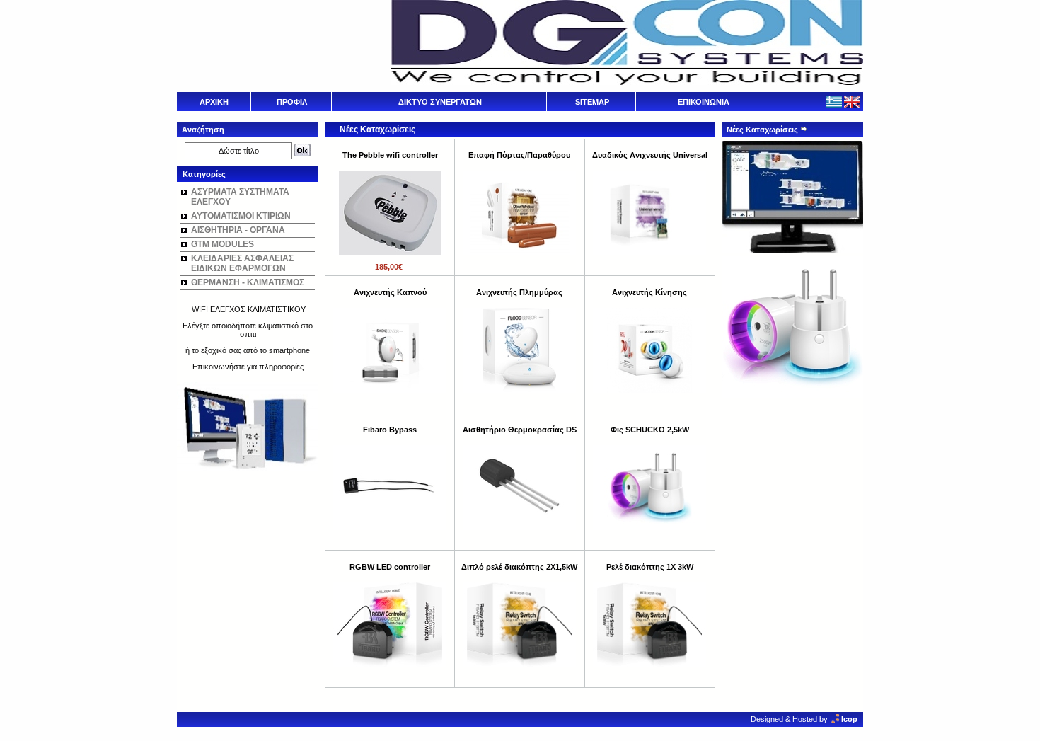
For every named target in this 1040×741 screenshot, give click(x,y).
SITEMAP (592, 102)
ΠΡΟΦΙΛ (292, 102)
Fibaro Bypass (390, 429)
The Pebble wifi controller (390, 155)
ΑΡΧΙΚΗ (214, 102)
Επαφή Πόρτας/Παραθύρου (519, 155)
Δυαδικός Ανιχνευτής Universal (649, 155)
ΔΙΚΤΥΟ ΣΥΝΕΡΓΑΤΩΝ (440, 102)
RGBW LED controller (389, 567)
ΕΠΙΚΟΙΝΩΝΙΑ (703, 102)
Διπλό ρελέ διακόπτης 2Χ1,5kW (519, 567)
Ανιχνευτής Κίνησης (649, 292)
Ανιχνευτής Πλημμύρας (519, 292)
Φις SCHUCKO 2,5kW (650, 429)
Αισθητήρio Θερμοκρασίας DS (520, 429)
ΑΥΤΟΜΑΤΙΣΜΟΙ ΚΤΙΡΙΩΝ (241, 216)
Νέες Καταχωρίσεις (763, 129)
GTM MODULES (222, 244)
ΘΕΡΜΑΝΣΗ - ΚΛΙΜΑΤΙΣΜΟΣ (247, 282)
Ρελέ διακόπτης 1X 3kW (649, 567)
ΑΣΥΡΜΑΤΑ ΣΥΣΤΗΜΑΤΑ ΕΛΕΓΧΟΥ (240, 197)
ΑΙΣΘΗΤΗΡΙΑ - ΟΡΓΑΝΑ (238, 230)
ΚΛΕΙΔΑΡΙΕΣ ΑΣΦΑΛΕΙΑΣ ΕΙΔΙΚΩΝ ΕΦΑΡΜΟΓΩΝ (242, 263)
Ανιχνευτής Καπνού (390, 292)
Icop (849, 719)
